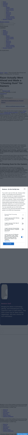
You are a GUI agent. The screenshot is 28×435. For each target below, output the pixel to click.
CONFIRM (8, 243)
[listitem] (14, 215)
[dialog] (14, 217)
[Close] (25, 189)
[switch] (22, 218)
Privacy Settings (23, 434)
